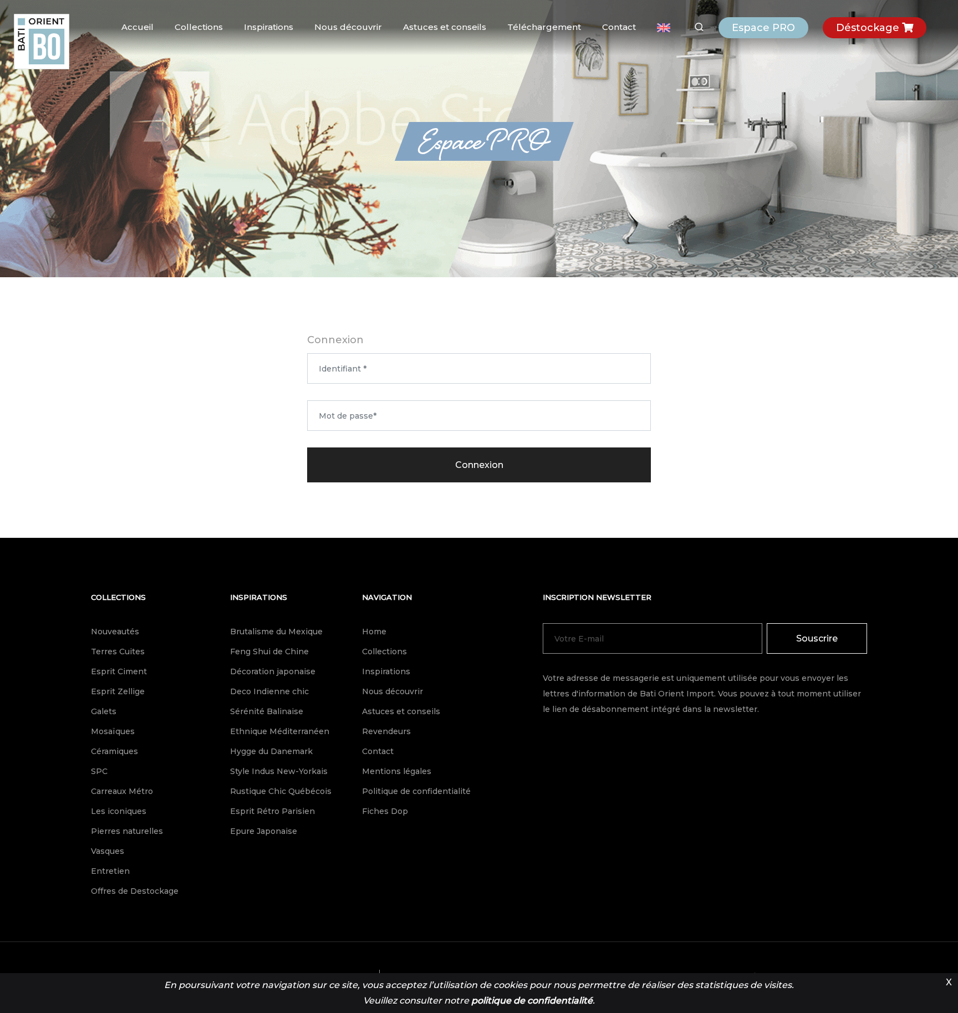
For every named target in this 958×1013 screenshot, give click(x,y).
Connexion (479, 465)
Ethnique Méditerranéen (279, 731)
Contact (619, 27)
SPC (99, 771)
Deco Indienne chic (269, 691)
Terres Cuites (118, 651)
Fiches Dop (385, 811)
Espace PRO (763, 28)
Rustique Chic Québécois (281, 791)
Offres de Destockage (135, 891)
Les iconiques (118, 811)
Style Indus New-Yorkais (279, 771)
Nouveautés (115, 632)
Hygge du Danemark (271, 751)
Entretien (110, 871)
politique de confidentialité (532, 1000)
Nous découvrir (348, 27)
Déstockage (869, 28)
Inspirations (268, 27)
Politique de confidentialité (416, 791)
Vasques (107, 851)
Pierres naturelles (127, 831)
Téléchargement (544, 27)
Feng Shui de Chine (269, 651)
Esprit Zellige (118, 691)
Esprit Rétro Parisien (272, 811)
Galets (103, 711)
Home (374, 632)
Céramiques (114, 751)
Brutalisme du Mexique (276, 632)
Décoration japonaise (272, 671)
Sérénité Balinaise (266, 711)
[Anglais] (663, 27)
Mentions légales (396, 771)
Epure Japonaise (263, 831)
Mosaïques (113, 731)
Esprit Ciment (119, 671)
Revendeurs (386, 731)
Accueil (137, 27)
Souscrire (817, 638)
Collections (199, 27)
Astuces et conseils (444, 27)
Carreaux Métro (122, 791)
